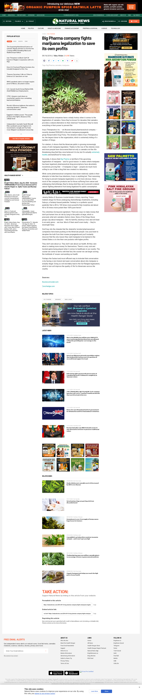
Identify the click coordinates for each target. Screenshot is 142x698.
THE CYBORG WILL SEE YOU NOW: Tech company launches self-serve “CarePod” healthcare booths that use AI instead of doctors (83, 393)
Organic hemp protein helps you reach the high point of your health (82, 574)
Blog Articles (91, 656)
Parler (115, 648)
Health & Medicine (54, 28)
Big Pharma (51, 34)
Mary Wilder (58, 56)
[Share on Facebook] (49, 61)
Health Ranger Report (12, 175)
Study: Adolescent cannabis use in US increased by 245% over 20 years (83, 484)
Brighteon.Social (119, 643)
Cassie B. (77, 371)
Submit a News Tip (66, 658)
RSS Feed (90, 658)
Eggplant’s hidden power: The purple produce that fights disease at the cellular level (19, 117)
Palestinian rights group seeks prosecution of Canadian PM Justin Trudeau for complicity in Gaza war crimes (82, 375)
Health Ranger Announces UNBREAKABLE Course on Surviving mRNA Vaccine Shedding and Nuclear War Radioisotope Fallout (29, 200)
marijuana (65, 65)
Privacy (50, 679)
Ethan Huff (78, 353)
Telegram (116, 645)
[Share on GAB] (63, 61)
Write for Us (64, 651)
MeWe (115, 658)
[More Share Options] (77, 61)
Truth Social (117, 651)
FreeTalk (116, 656)
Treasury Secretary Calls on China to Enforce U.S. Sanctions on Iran (19, 75)
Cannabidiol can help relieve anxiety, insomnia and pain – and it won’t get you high (82, 538)
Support (63, 648)
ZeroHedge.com (48, 286)
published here (99, 682)
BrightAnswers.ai (98, 15)
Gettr (115, 653)
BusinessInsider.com (50, 282)
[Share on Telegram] (58, 61)
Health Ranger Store (94, 645)
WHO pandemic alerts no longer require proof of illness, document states (20, 82)
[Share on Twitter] (53, 61)
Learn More (94, 691)
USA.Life (116, 663)
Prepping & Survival (90, 28)
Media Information (66, 653)
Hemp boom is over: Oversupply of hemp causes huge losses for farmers (82, 520)
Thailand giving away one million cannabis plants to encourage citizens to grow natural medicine (83, 556)
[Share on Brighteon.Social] (44, 61)
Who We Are (64, 640)
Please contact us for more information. (54, 623)
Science (104, 28)
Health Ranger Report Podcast (97, 648)
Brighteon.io (117, 640)
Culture (41, 28)
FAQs (129, 15)
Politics (31, 28)
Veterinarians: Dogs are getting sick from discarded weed (80, 502)
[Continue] (45, 650)
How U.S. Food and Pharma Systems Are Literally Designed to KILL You (20, 68)
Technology (115, 28)
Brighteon (11, 15)
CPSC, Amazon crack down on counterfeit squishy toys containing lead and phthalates (19, 98)
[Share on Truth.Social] (67, 61)
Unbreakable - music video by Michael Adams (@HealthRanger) (29, 212)
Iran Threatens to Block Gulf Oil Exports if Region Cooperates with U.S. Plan (20, 60)
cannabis (58, 65)
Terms (55, 679)
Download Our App (112, 15)
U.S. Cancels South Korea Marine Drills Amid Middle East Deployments (20, 90)
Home (4, 15)
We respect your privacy (11, 655)
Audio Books (40, 15)
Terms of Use (65, 663)
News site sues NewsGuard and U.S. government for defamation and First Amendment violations (83, 410)
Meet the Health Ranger (68, 643)
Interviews (31, 15)
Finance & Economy (72, 28)
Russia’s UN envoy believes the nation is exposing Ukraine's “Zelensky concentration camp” (21, 107)
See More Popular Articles (21, 138)
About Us (123, 15)
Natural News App (93, 651)
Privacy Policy (65, 661)
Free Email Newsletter (67, 645)
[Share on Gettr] (72, 61)
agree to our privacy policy (45, 693)
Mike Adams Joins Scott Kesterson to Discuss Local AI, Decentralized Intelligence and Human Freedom (11, 198)
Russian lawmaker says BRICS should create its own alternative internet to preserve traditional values (83, 429)
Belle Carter (78, 335)
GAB (115, 661)
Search (137, 15)
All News (90, 643)
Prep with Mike (21, 15)
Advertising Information (68, 656)
